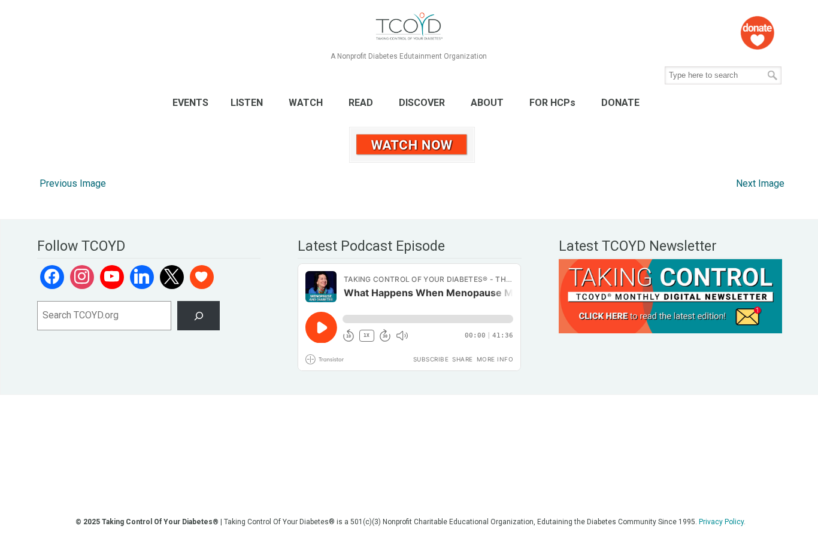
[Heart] (202, 277)
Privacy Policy (721, 522)
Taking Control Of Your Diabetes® (408, 26)
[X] (172, 277)
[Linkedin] (142, 277)
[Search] (198, 315)
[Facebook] (52, 277)
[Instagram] (82, 277)
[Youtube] (112, 277)
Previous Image (73, 183)
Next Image (760, 183)
